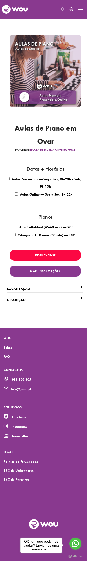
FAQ (7, 356)
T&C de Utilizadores (19, 470)
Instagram (19, 426)
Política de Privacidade (21, 461)
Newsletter (20, 436)
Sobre (8, 347)
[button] (76, 71)
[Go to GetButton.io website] (75, 556)
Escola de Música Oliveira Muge (52, 149)
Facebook (19, 417)
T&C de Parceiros (16, 479)
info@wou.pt (21, 389)
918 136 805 (21, 379)
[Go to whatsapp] (75, 544)
